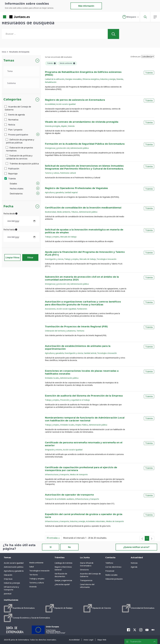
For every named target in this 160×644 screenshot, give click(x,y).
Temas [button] (9, 60)
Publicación (13, 168)
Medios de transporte (79, 474)
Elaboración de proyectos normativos (19, 149)
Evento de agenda (16, 114)
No (69, 547)
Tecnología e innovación (106, 259)
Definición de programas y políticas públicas (20, 141)
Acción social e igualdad (66, 104)
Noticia (11, 124)
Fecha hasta (9, 229)
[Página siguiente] (151, 538)
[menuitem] (19, 608)
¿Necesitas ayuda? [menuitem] (62, 584)
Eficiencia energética (91, 79)
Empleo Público (81, 425)
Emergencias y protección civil (57, 148)
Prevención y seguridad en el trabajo (75, 400)
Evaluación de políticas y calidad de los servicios (19, 157)
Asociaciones (50, 309)
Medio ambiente (63, 212)
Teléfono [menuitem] (109, 563)
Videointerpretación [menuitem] (113, 579)
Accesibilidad (50, 104)
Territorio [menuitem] (33, 574)
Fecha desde (9, 213)
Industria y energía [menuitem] (12, 583)
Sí (51, 547)
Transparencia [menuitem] (86, 580)
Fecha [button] (8, 206)
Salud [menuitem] (31, 566)
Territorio (80, 331)
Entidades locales (52, 378)
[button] (131, 17)
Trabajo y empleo (52, 237)
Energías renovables (73, 79)
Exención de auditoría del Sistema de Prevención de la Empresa (84, 396)
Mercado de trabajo (68, 237)
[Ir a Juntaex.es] (12, 17)
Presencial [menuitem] (109, 571)
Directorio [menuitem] (84, 569)
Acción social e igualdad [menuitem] (14, 563)
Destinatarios (16, 193)
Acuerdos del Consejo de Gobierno (18, 108)
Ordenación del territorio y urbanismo (60, 331)
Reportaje (13, 173)
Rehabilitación (50, 82)
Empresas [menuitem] (8, 579)
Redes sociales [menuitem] (111, 575)
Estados (13, 183)
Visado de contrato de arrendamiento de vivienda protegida (81, 122)
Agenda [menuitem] (134, 567)
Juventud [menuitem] (7, 593)
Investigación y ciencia (54, 259)
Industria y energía (107, 79)
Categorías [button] (12, 99)
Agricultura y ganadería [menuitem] (14, 571)
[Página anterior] (142, 538)
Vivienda (119, 79)
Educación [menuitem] (8, 575)
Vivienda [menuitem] (32, 586)
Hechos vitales (16, 188)
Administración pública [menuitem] (13, 567)
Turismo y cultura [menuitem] (36, 582)
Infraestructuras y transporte (57, 474)
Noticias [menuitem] (134, 563)
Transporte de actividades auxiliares (59, 499)
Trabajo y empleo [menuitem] (36, 578)
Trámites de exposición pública (24, 163)
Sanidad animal (90, 353)
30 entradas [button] (54, 538)
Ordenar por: (135, 56)
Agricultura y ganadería (54, 192)
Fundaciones (82, 309)
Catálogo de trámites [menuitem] (63, 563)
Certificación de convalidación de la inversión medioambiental (83, 208)
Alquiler (64, 126)
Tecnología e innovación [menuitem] (39, 570)
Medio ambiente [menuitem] (36, 562)
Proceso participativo (18, 134)
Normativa (13, 119)
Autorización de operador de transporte (69, 495)
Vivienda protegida (52, 126)
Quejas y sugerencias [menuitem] (63, 580)
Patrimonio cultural (68, 173)
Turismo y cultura (52, 173)
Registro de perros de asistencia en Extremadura (75, 100)
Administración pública (79, 148)
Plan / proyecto (15, 129)
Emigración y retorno (53, 449)
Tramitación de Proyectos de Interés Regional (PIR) (76, 327)
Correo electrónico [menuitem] (113, 567)
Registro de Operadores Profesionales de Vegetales (76, 188)
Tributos (74, 212)
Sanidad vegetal (71, 192)
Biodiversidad (50, 212)
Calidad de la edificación (54, 79)
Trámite (12, 178)
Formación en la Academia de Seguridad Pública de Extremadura (85, 144)
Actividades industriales (95, 521)
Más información (86, 5)
